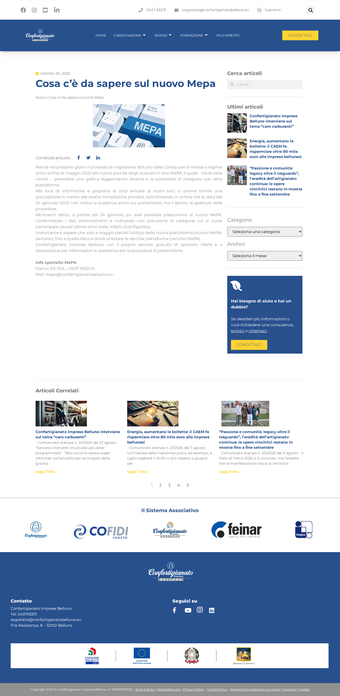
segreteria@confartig (30, 619)
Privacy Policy (193, 689)
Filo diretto (228, 35)
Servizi (161, 35)
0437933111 (27, 614)
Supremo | (290, 689)
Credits (304, 689)
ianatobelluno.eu (65, 619)
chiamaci (258, 330)
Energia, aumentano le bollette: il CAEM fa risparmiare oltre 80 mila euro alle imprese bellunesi (168, 437)
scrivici (237, 330)
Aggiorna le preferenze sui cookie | (256, 689)
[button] (311, 10)
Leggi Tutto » (46, 471)
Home (101, 35)
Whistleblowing (168, 689)
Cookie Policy (217, 689)
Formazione (191, 35)
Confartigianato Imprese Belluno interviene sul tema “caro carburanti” (273, 121)
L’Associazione (127, 35)
